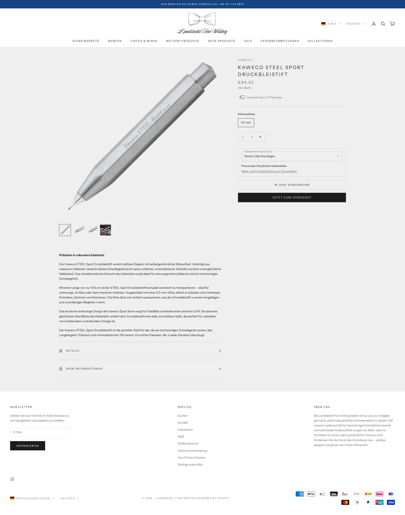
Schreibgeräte (86, 41)
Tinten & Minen (143, 41)
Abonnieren (27, 445)
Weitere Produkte (183, 41)
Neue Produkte (222, 41)
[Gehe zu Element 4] (105, 230)
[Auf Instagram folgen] (12, 479)
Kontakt (183, 423)
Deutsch (354, 23)
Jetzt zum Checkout (292, 197)
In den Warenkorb (292, 184)
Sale (248, 41)
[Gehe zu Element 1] (65, 230)
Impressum (185, 429)
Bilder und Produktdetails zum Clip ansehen (269, 171)
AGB (181, 436)
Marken (115, 41)
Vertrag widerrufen (190, 464)
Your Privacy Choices (191, 457)
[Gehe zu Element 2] (78, 230)
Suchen (183, 416)
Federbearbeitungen (280, 41)
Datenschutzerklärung (192, 450)
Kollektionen (320, 41)
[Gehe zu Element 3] (92, 230)
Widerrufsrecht (188, 443)
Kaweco (245, 59)
